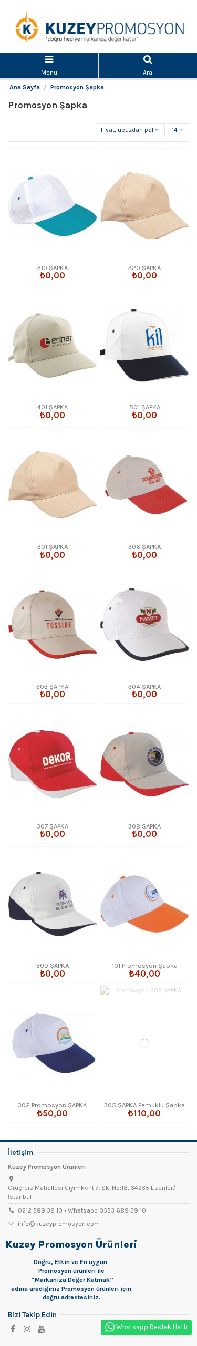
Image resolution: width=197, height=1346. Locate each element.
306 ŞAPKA (144, 547)
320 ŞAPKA (144, 268)
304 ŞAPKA (144, 686)
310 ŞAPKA (52, 268)
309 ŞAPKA (52, 965)
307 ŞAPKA (52, 826)
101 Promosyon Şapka (145, 965)
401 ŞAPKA (52, 407)
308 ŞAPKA (144, 826)
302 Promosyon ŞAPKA (52, 1105)
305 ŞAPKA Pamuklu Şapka (144, 1105)
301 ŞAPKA (52, 547)
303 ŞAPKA (52, 686)
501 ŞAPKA (144, 407)
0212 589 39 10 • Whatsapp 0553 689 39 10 (82, 1210)
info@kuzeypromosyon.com (59, 1223)
